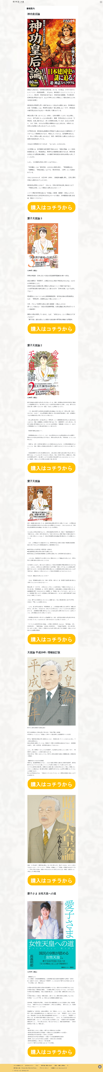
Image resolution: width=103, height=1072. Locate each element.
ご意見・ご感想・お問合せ (59, 1065)
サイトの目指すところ (18, 1065)
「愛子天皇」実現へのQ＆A (46, 1065)
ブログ (37, 1065)
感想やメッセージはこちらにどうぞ (59, 1068)
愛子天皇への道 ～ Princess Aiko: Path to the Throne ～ (25, 1068)
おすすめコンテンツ (29, 1065)
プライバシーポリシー (44, 1068)
